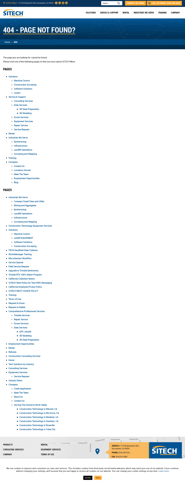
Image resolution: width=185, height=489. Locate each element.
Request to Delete (17, 307)
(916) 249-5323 (173, 3)
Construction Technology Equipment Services (30, 225)
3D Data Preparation (29, 109)
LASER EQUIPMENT (23, 237)
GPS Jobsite (25, 331)
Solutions (91, 12)
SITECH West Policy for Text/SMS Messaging (30, 282)
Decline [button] (88, 478)
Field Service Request (19, 266)
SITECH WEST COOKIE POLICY (23, 290)
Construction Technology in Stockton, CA (38, 421)
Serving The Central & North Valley (30, 404)
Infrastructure (20, 145)
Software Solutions (23, 88)
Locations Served (22, 170)
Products (8, 444)
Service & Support (109, 12)
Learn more (163, 471)
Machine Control (22, 80)
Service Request (21, 129)
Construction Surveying (25, 84)
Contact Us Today (135, 3)
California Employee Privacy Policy (25, 286)
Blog (16, 182)
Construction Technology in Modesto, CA (38, 417)
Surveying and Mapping (25, 153)
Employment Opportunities (27, 178)
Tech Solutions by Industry (21, 364)
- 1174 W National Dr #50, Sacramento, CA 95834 (29, 3)
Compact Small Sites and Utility (29, 201)
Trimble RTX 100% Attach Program (25, 274)
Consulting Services (23, 100)
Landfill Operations (23, 149)
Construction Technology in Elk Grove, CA (39, 413)
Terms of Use (15, 299)
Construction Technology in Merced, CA (38, 408)
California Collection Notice (22, 278)
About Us (18, 396)
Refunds (12, 351)
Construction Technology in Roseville (37, 425)
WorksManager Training (20, 254)
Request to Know (17, 303)
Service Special (16, 262)
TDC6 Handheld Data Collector (23, 250)
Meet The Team (21, 174)
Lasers (17, 92)
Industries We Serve (144, 12)
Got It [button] (98, 478)
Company (175, 12)
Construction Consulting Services (24, 356)
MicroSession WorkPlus (20, 258)
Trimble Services (22, 315)
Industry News (15, 380)
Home (7, 42)
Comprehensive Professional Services (27, 311)
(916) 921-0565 (121, 456)
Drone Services (21, 117)
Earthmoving (20, 141)
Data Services (20, 105)
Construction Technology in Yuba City (37, 429)
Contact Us (19, 166)
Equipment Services (23, 121)
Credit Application (22, 388)
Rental (126, 12)
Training (162, 12)
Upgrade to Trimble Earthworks (23, 270)
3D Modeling (25, 113)
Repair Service (21, 125)
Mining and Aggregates (25, 205)
